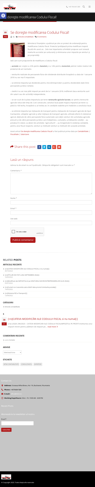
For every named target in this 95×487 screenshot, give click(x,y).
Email (59, 147)
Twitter (44, 147)
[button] (3, 15)
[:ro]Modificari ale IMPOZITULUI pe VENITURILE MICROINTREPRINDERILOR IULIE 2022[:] (37, 281)
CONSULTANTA (26, 364)
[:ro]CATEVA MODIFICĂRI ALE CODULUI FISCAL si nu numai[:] (27, 269)
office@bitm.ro (16, 394)
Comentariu (16, 170)
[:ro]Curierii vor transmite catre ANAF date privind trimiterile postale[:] (30, 287)
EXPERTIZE (37, 364)
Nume (13, 198)
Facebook (39, 147)
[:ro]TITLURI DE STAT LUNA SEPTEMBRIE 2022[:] (22, 275)
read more (52, 326)
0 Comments (42, 37)
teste (13, 340)
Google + (54, 147)
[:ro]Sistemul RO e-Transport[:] (16, 293)
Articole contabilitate (25, 37)
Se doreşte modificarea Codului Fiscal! (37, 131)
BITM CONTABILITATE (11, 364)
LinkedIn (49, 147)
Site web (13, 218)
